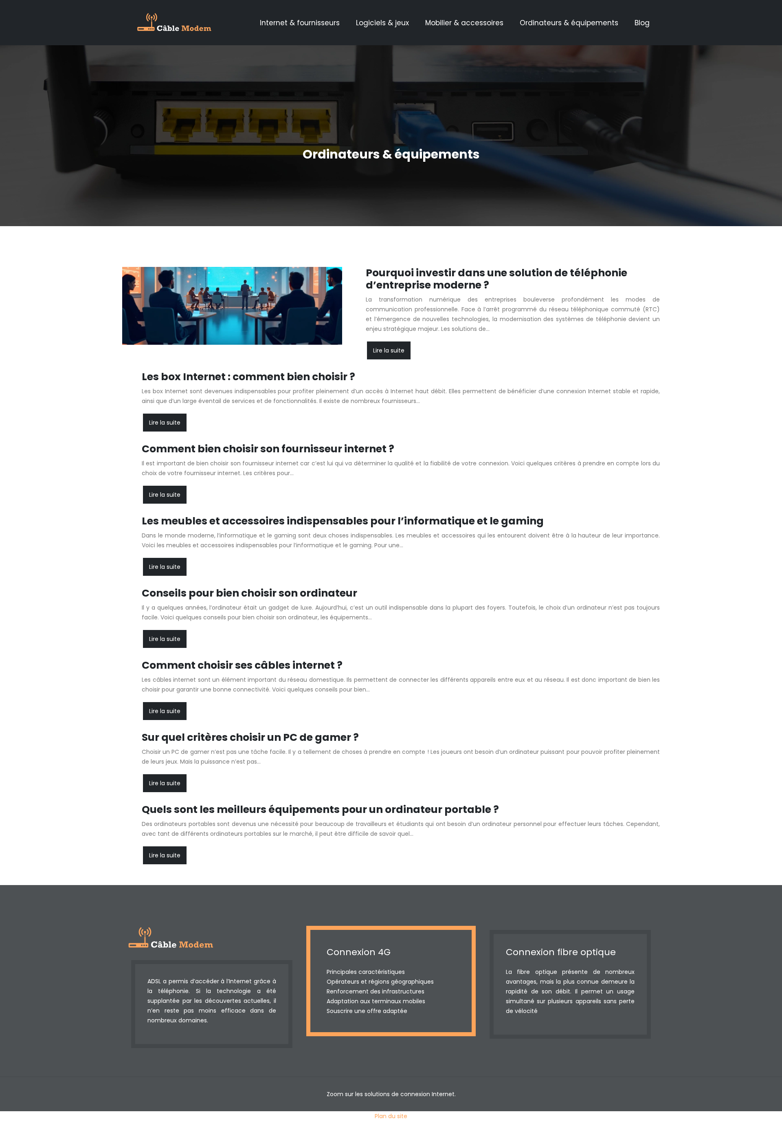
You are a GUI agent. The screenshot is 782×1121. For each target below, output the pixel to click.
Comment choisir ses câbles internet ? (242, 665)
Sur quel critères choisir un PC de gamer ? (250, 737)
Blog (642, 23)
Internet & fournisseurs (300, 23)
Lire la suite (388, 350)
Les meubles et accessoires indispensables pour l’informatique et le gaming (343, 521)
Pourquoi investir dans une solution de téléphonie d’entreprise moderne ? (496, 279)
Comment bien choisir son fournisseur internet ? (268, 449)
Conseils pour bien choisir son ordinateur (249, 593)
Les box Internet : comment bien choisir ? (248, 377)
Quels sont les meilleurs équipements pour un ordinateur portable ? (320, 809)
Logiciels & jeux (382, 23)
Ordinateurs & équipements (569, 23)
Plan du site (391, 1116)
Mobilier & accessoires (464, 23)
